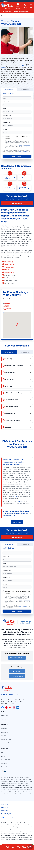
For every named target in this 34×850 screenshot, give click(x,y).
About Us (4, 728)
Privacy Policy (27, 145)
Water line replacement (11, 270)
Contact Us (4, 732)
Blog (2, 752)
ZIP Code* (5, 129)
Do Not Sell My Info (6, 813)
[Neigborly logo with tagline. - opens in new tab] (25, 622)
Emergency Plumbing (22, 188)
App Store (18, 671)
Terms (20, 145)
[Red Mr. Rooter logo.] (9, 622)
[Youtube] (10, 707)
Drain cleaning (8, 261)
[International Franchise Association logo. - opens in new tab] (4, 771)
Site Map (4, 763)
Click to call (22, 177)
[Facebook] (2, 707)
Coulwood (7, 303)
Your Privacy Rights (9, 817)
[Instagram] (14, 707)
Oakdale (6, 305)
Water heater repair (10, 272)
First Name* (6, 95)
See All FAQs (17, 522)
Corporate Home (6, 767)
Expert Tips (4, 756)
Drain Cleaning (7, 177)
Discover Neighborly (16, 657)
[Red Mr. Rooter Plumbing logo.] (17, 688)
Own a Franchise (6, 739)
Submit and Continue (17, 156)
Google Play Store (18, 676)
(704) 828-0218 (10, 694)
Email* (4, 108)
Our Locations (5, 759)
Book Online (18, 7)
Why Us (3, 736)
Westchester (7, 309)
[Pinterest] (6, 707)
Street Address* (7, 122)
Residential (10, 89)
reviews (15, 496)
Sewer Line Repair (8, 188)
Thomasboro (7, 308)
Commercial (26, 89)
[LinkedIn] (17, 707)
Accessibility (4, 810)
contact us (20, 501)
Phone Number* (7, 115)
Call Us (25, 7)
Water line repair (9, 267)
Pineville (6, 306)
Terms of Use (4, 804)
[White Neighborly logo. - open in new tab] (5, 1)
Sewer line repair (9, 264)
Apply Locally (5, 743)
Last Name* (6, 102)
